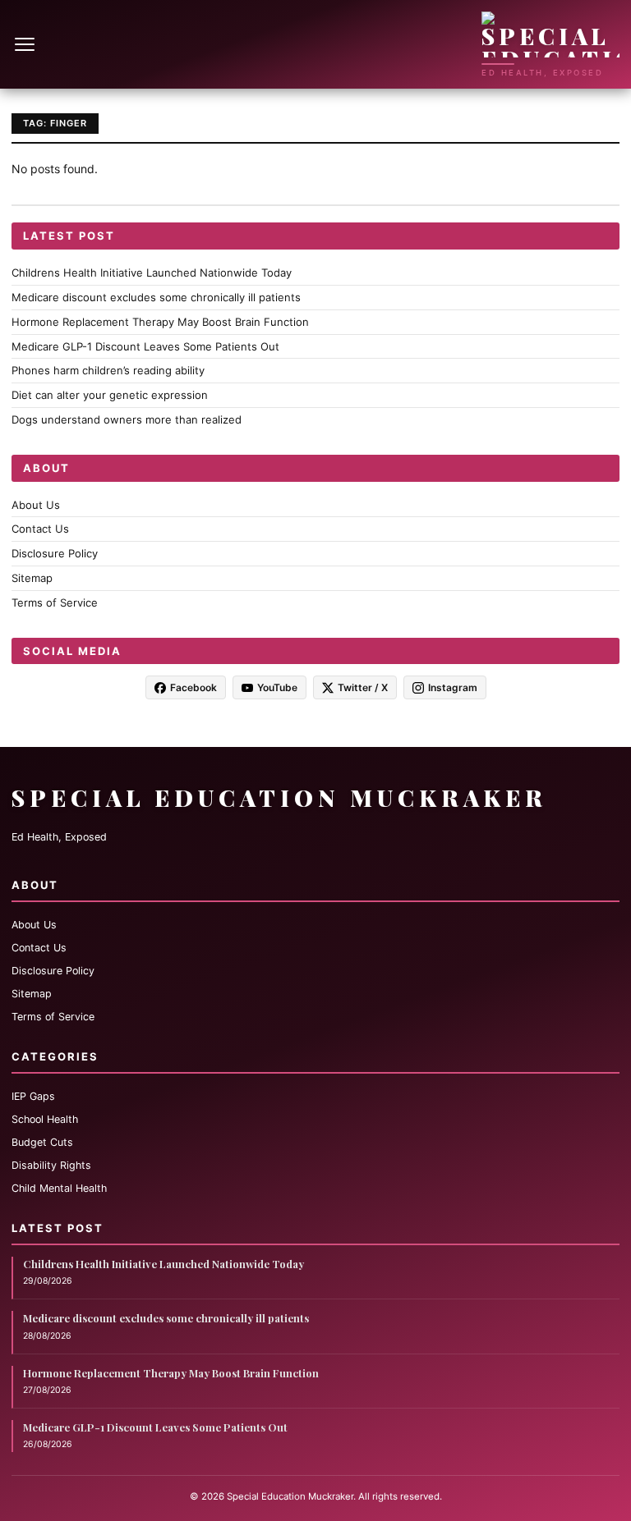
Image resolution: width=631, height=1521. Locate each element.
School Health (45, 1119)
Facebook (193, 687)
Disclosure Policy (55, 553)
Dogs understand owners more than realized (127, 419)
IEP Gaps (33, 1096)
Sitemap (32, 577)
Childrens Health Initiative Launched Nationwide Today (152, 272)
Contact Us (40, 528)
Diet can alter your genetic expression (110, 394)
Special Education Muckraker (279, 797)
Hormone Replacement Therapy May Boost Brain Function (160, 321)
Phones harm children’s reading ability (108, 370)
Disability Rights (51, 1165)
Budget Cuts (42, 1142)
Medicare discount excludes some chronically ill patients (156, 297)
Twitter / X (363, 687)
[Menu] (26, 44)
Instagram (452, 687)
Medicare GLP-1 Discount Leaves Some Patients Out (145, 346)
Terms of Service (55, 602)
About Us (36, 504)
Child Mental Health (59, 1188)
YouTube (277, 687)
